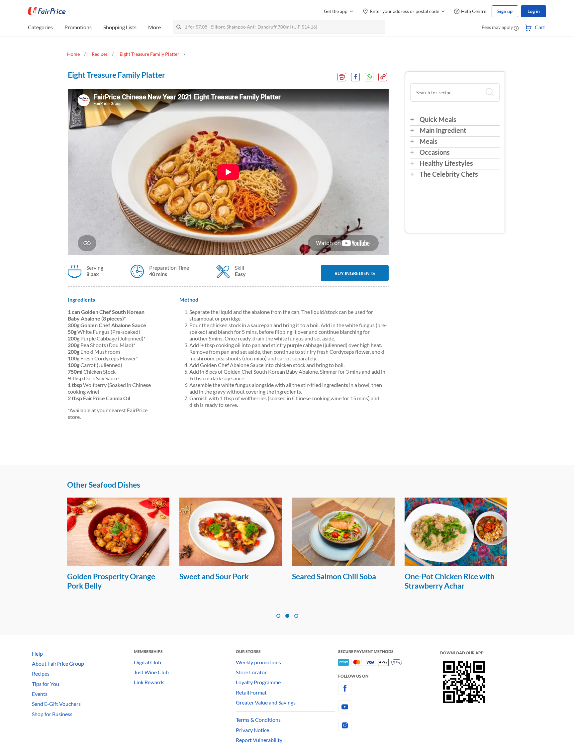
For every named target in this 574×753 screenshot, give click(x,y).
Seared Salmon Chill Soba (334, 576)
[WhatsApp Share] (369, 77)
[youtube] (389, 706)
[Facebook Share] (355, 77)
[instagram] (389, 725)
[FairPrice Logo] (47, 11)
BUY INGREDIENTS (355, 273)
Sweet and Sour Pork (214, 576)
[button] (516, 28)
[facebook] (389, 688)
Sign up (505, 11)
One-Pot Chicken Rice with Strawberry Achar (450, 581)
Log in (533, 11)
